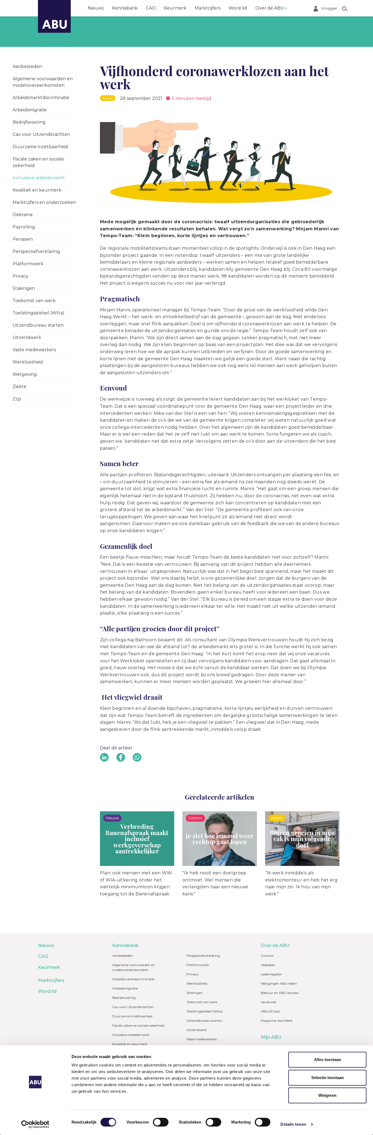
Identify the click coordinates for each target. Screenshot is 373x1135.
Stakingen (24, 288)
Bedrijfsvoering (29, 122)
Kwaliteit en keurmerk (37, 190)
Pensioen (23, 239)
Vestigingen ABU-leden (279, 983)
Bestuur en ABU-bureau (280, 993)
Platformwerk (28, 263)
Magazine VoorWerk (276, 1020)
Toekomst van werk (34, 300)
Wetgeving (25, 374)
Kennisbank (125, 8)
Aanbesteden (27, 66)
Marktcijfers (207, 8)
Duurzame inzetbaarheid (40, 146)
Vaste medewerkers (34, 349)
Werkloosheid (28, 362)
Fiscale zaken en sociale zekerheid (38, 162)
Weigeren (327, 1095)
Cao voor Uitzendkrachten (41, 134)
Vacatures (268, 1002)
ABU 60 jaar (270, 1011)
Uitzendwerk (27, 337)
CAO (151, 8)
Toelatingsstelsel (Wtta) (38, 312)
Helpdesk (268, 965)
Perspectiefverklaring (36, 251)
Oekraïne (23, 214)
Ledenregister (271, 974)
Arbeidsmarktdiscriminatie (41, 97)
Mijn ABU (271, 1037)
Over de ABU (269, 8)
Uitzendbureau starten (38, 325)
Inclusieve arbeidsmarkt (39, 177)
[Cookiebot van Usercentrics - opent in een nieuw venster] (35, 1124)
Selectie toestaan (327, 1077)
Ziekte (19, 386)
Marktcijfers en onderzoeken (44, 202)
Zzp (17, 398)
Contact (267, 956)
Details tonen (293, 1124)
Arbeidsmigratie (30, 109)
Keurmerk (175, 8)
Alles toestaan (327, 1059)
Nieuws (96, 8)
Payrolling (24, 227)
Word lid (238, 8)
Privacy (20, 276)
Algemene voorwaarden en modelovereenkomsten (43, 82)
